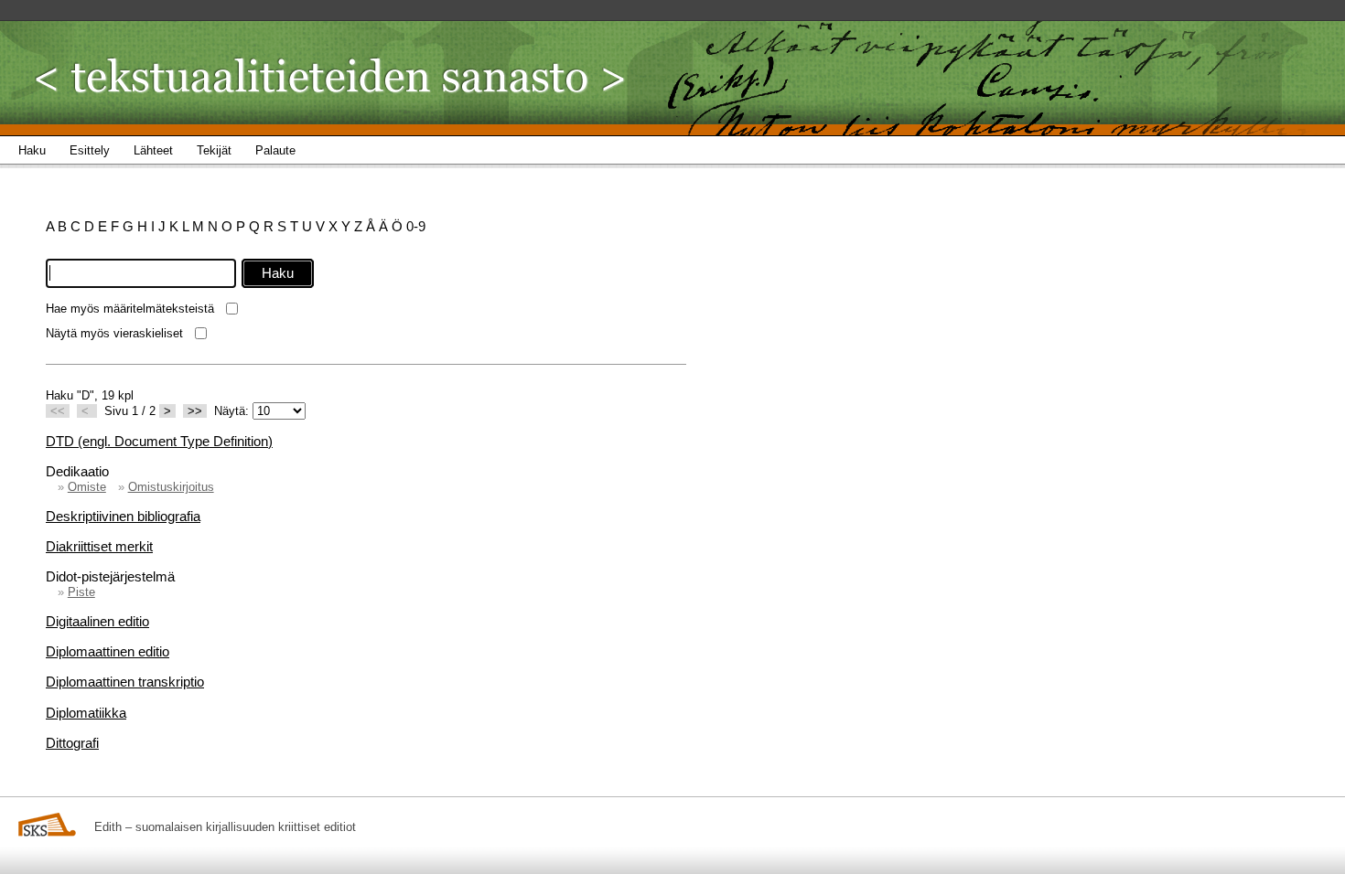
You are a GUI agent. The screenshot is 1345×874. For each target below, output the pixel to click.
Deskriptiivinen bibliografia (123, 516)
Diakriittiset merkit (99, 546)
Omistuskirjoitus (171, 487)
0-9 (415, 226)
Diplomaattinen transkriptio (125, 681)
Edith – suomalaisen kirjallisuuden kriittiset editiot (225, 827)
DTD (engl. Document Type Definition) (159, 441)
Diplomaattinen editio (107, 651)
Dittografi (72, 743)
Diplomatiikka (86, 712)
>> (195, 411)
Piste (81, 592)
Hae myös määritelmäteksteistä (130, 308)
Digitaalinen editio (97, 621)
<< (57, 411)
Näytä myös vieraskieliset (114, 333)
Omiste (87, 487)
